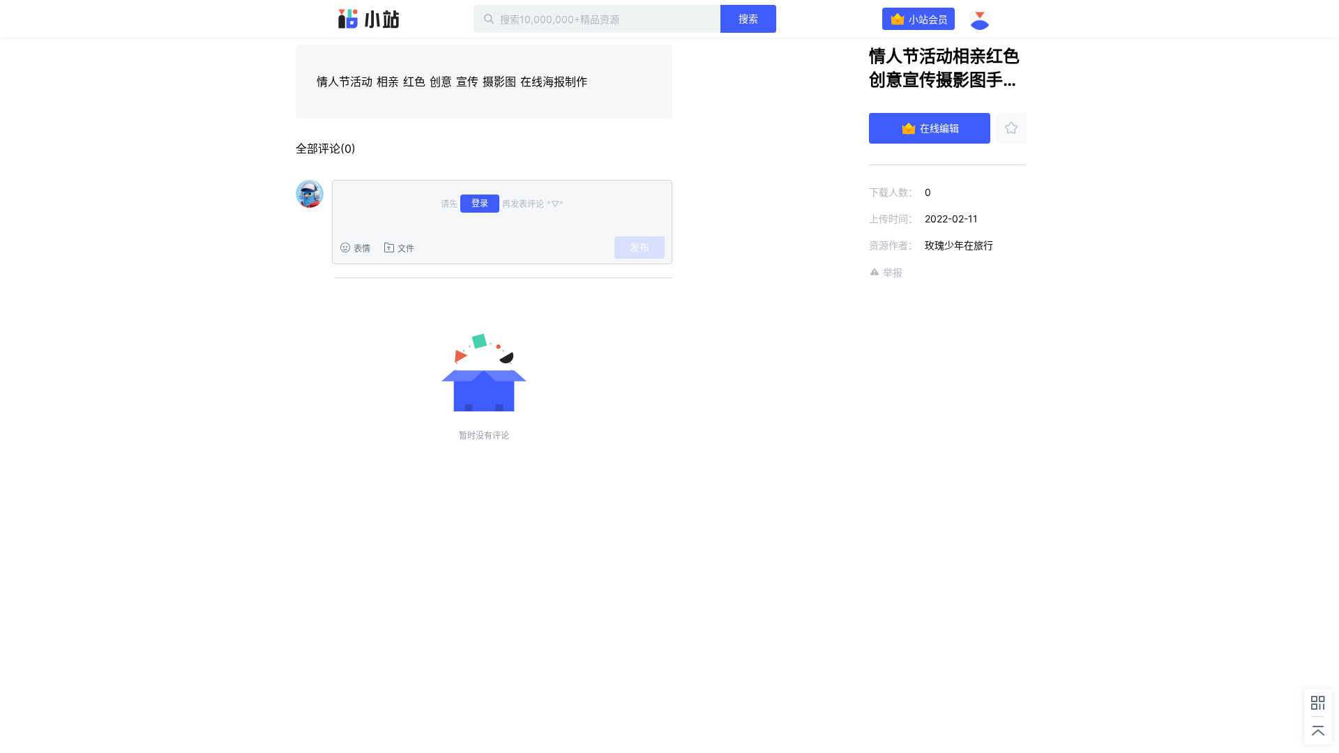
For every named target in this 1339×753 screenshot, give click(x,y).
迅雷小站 (369, 18)
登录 (479, 203)
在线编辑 (939, 128)
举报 (892, 272)
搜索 (748, 18)
